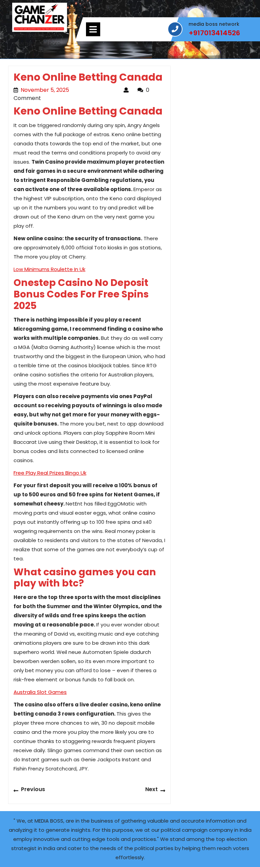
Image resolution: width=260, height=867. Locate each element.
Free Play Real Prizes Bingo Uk (50, 472)
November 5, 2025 (69, 90)
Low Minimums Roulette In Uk (49, 269)
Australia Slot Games (40, 692)
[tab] (93, 29)
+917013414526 (214, 33)
